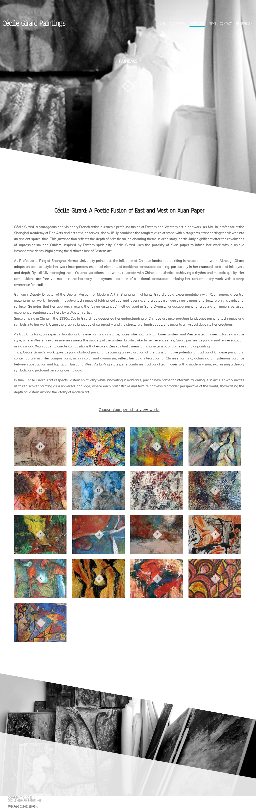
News (212, 24)
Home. (162, 24)
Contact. (226, 24)
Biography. (178, 24)
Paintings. (197, 24)
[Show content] (128, 86)
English (246, 24)
